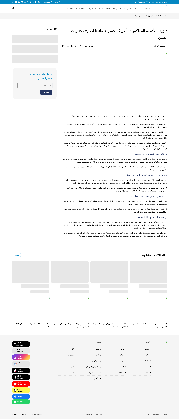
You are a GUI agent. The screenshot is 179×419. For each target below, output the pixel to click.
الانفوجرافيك (92, 8)
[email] (63, 46)
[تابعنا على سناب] (19, 2)
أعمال (122, 355)
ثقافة (122, 349)
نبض (13, 2)
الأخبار (130, 8)
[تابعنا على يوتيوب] (22, 2)
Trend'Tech (98, 414)
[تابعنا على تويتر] (28, 2)
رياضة (115, 8)
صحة (101, 8)
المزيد (17, 255)
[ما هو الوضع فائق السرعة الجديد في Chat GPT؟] (31, 308)
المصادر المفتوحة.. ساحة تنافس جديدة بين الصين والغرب (149, 325)
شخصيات (72, 355)
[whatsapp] (72, 46)
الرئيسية (148, 8)
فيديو (57, 2)
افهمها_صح (96, 361)
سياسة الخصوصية (36, 414)
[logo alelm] (161, 8)
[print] (80, 46)
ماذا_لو (73, 373)
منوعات (121, 372)
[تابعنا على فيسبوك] (33, 2)
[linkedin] (68, 46)
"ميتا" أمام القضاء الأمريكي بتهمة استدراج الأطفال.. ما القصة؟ (110, 325)
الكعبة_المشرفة (94, 373)
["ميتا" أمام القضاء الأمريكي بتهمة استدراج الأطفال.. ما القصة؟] (109, 308)
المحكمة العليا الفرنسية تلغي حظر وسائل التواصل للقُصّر (72, 325)
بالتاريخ (73, 349)
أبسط (98, 349)
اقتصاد (107, 8)
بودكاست (47, 2)
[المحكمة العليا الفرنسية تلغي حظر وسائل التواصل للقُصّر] (70, 308)
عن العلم (23, 414)
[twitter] (76, 46)
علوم (122, 367)
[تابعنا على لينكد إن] (25, 2)
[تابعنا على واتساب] (16, 2)
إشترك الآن (46, 92)
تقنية (157, 16)
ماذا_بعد (72, 367)
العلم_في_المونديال (93, 367)
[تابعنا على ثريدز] (31, 2)
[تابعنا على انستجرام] (36, 2)
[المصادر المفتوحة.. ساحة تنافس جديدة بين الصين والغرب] (147, 308)
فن (123, 361)
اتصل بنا (14, 414)
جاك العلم (138, 8)
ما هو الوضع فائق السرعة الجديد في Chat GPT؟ (33, 325)
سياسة (122, 8)
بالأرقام (97, 379)
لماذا (73, 361)
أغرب (98, 355)
